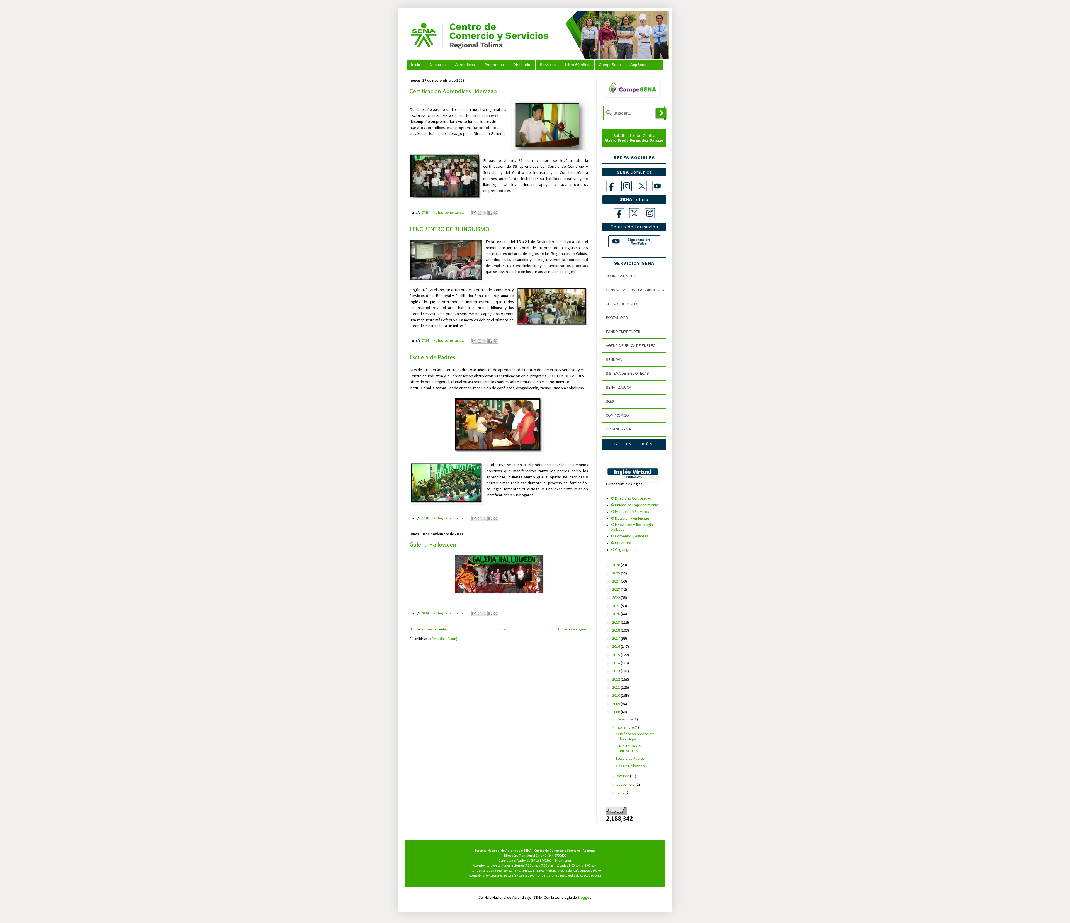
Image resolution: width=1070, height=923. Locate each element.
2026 (616, 565)
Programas (494, 64)
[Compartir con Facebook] (490, 212)
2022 (616, 598)
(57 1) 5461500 (541, 861)
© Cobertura (621, 543)
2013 (616, 671)
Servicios (548, 64)
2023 (616, 590)
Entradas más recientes (429, 629)
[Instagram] (626, 186)
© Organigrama (624, 550)
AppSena (638, 64)
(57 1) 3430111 (524, 871)
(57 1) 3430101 (524, 876)
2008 (616, 712)
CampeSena (610, 64)
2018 (616, 631)
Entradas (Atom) (444, 639)
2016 (616, 647)
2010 (616, 696)
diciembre (625, 719)
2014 (616, 663)
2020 (616, 614)
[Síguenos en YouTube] (634, 241)
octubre (623, 776)
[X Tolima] (634, 213)
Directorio (521, 64)
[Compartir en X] (485, 212)
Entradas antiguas (572, 629)
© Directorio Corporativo (631, 498)
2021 (616, 606)
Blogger (584, 898)
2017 (616, 639)
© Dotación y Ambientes (630, 519)
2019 (616, 622)
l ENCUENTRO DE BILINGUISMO (449, 230)
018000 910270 (590, 871)
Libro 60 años (577, 64)
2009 (616, 704)
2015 (616, 655)
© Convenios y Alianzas (629, 536)
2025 (616, 573)
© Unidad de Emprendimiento (634, 505)
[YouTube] (657, 186)
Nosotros (438, 64)
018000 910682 (590, 876)
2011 (616, 688)
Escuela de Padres (432, 358)
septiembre (626, 785)
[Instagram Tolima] (650, 213)
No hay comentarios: (449, 213)
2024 (616, 581)
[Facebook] (611, 186)
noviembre (626, 727)
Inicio (415, 64)
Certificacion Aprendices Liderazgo (453, 92)
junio (621, 793)
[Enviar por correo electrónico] (474, 212)
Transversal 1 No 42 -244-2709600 (542, 856)
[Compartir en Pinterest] (495, 212)
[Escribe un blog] (479, 212)
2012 (616, 680)
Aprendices (465, 64)
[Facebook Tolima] (619, 213)
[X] (642, 186)
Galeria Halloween (433, 545)
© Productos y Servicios (630, 512)
